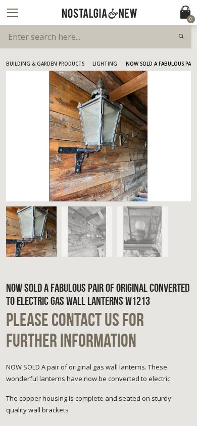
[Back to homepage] (99, 14)
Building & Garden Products (45, 64)
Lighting (104, 64)
